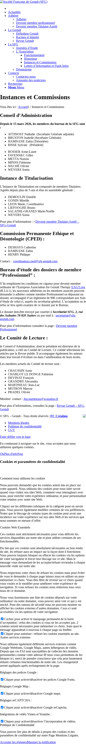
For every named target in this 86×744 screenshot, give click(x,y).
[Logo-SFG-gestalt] (23, 1)
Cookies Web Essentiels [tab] (15, 527)
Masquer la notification (41, 742)
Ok (2, 454)
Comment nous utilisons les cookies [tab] (22, 478)
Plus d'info (10, 454)
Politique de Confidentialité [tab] (17, 725)
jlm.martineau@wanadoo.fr (41, 399)
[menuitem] (47, 8)
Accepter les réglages (13, 742)
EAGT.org (78, 287)
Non (20, 454)
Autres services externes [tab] (15, 637)
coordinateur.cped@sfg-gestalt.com (35, 261)
